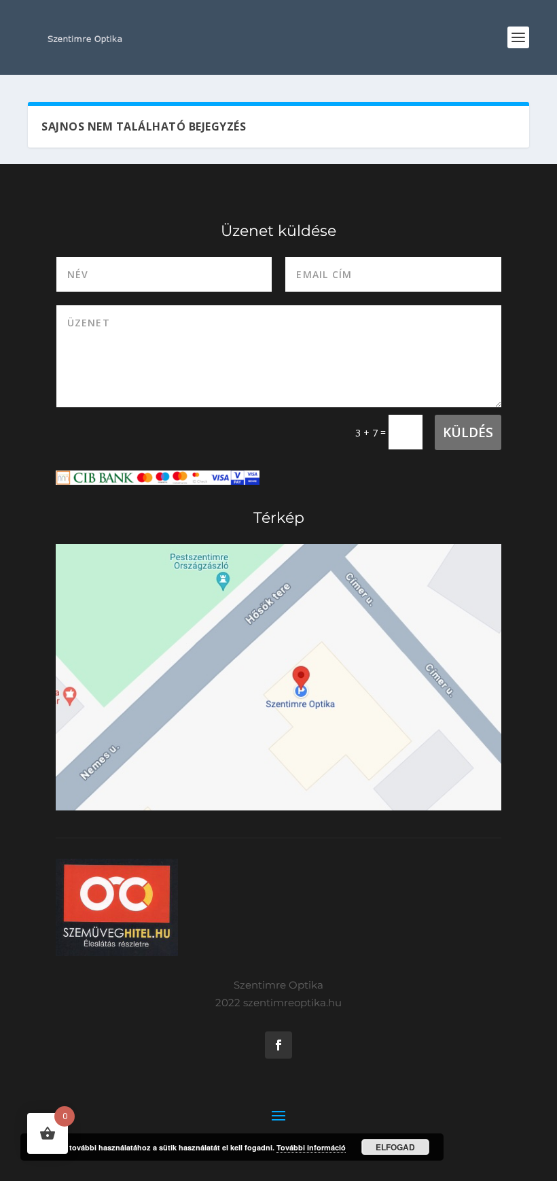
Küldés (468, 432)
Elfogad (395, 1147)
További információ (311, 1147)
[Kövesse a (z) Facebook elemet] (278, 1045)
